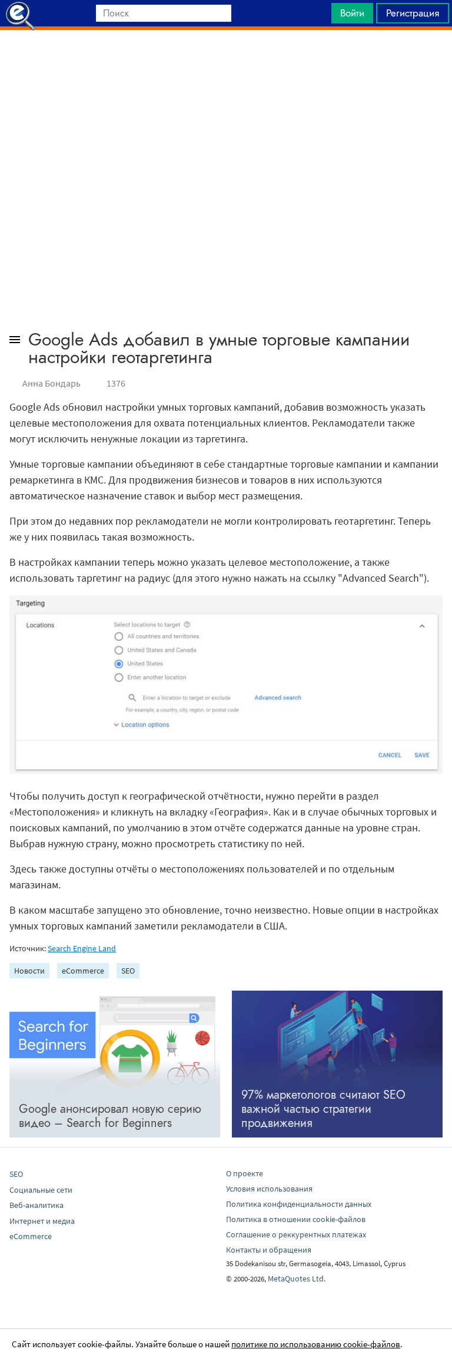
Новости (29, 970)
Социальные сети (40, 1189)
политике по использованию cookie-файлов (315, 1344)
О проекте (244, 1173)
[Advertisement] (226, 59)
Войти (352, 13)
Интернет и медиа (42, 1221)
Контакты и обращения (268, 1249)
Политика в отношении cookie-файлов (295, 1219)
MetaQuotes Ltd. (296, 1278)
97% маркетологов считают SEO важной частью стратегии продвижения (323, 1109)
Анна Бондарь (51, 383)
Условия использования (269, 1188)
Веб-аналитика (36, 1205)
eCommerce (83, 970)
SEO (128, 970)
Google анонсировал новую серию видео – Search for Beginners (110, 1116)
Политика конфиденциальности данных (298, 1204)
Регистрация (412, 13)
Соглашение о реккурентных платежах (296, 1234)
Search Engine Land (82, 948)
